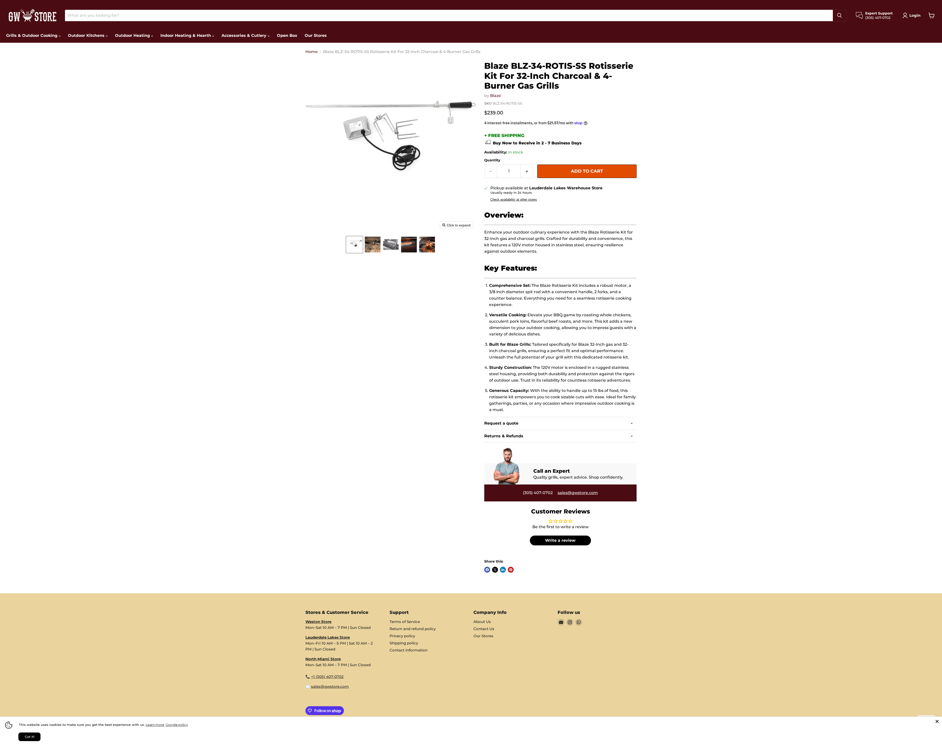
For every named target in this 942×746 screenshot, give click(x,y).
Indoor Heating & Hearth (186, 35)
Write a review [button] (560, 540)
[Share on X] (495, 570)
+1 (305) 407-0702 (327, 676)
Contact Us (483, 628)
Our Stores (316, 35)
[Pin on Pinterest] (511, 570)
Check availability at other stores (513, 199)
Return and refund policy (413, 628)
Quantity (492, 160)
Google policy (177, 725)
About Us (482, 621)
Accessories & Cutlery (245, 35)
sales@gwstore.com (578, 492)
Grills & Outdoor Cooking (32, 35)
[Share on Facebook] (487, 570)
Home (311, 52)
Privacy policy (402, 636)
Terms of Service (405, 621)
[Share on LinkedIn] (503, 570)
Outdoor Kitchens (87, 35)
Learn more (155, 725)
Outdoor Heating (133, 35)
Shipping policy (404, 643)
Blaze (495, 95)
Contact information (409, 650)
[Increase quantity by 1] (527, 171)
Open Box (287, 35)
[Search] (839, 15)
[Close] (937, 721)
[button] (354, 244)
